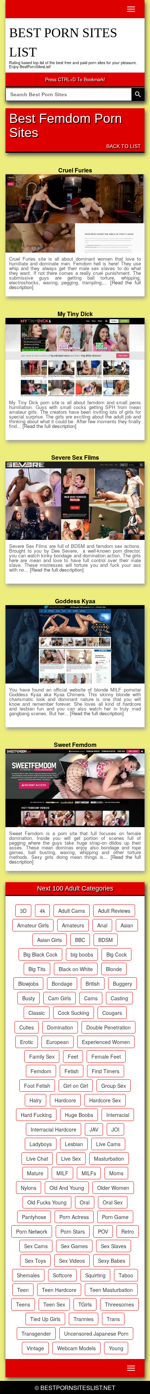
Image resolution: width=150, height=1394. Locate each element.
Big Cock (116, 954)
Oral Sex (113, 1202)
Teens (23, 1304)
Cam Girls (59, 998)
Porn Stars (72, 1231)
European (57, 1042)
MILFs (89, 1173)
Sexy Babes (111, 1260)
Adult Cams (71, 910)
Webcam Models (76, 1348)
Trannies (84, 1319)
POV (103, 1231)
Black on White (76, 969)
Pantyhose (34, 1216)
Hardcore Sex (105, 1100)
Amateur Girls (33, 925)
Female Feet (106, 1056)
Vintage (35, 1348)
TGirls (85, 1304)
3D (23, 910)
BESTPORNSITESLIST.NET (77, 1387)
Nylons (28, 1187)
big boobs (82, 954)
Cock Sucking (73, 1012)
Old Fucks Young (47, 1202)
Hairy (35, 1100)
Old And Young (67, 1187)
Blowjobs (28, 983)
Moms (116, 1173)
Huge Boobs (79, 1114)
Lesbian (74, 1144)
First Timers (105, 1071)
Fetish (71, 1071)
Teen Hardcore (59, 1289)
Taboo (126, 1275)
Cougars (112, 1012)
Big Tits (37, 969)
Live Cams (108, 1144)
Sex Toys (35, 1260)
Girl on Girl (75, 1085)
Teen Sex (54, 1304)
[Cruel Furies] (75, 213)
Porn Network (31, 1231)
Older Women (113, 1187)
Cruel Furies (75, 170)
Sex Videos (72, 1260)
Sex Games (74, 1246)
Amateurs (73, 925)
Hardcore (65, 1100)
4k (42, 910)
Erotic (26, 1042)
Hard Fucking (36, 1114)
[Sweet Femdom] (75, 788)
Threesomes (119, 1304)
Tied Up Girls (45, 1319)
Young (116, 1348)
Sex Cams (36, 1246)
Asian (127, 925)
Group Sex (113, 1085)
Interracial (117, 1114)
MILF (62, 1173)
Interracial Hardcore (53, 1129)
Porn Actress (74, 1216)
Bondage (62, 983)
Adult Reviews (114, 910)
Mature (35, 1173)
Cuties (26, 1027)
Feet (73, 1056)
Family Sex (42, 1056)
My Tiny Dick (75, 313)
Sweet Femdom (75, 744)
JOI (115, 1129)
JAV (94, 1129)
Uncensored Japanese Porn (96, 1333)
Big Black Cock (40, 954)
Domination (60, 1027)
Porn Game (115, 1216)
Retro (127, 1231)
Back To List (123, 146)
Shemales (28, 1275)
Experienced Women (106, 1042)
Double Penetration (108, 1027)
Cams (91, 998)
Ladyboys (40, 1144)
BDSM (105, 939)
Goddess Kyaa (75, 601)
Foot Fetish (37, 1085)
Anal (102, 925)
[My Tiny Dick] (75, 357)
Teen (23, 1289)
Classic (36, 1012)
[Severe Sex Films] (75, 501)
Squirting (95, 1275)
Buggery (122, 983)
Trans (113, 1319)
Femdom (41, 1071)
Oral (85, 1202)
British (93, 983)
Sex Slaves (113, 1246)
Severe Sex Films (75, 457)
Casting (119, 998)
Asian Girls (49, 939)
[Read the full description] (49, 426)
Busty (28, 998)
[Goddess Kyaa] (75, 644)
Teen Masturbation (111, 1289)
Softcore (62, 1275)
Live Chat (37, 1158)
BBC (80, 939)
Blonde (114, 969)
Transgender (36, 1333)
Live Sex (71, 1158)
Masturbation (109, 1158)
